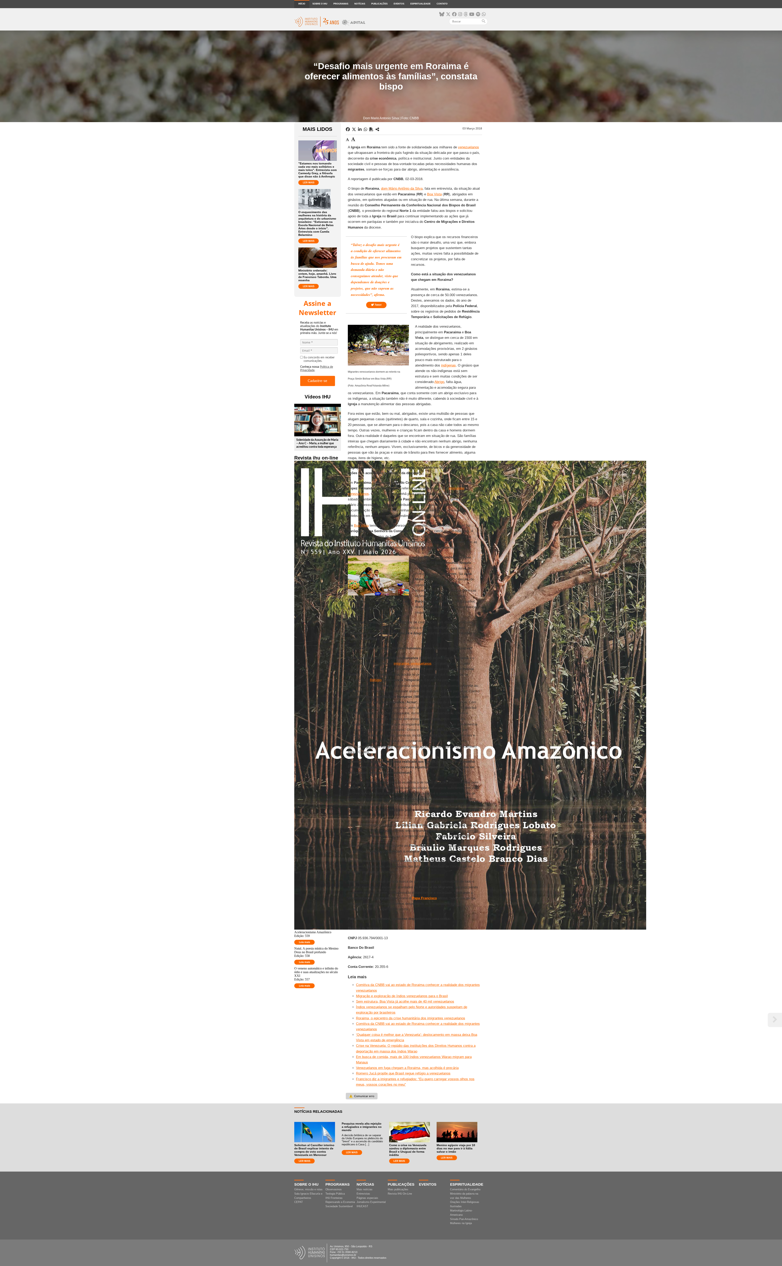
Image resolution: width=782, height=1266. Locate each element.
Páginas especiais (367, 1197)
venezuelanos (468, 147)
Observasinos (333, 1189)
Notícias (359, 3)
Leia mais (304, 942)
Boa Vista (434, 194)
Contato (442, 3)
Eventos (399, 3)
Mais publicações (398, 1189)
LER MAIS (308, 182)
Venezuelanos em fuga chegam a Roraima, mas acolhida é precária (407, 1068)
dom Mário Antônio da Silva (402, 188)
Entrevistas (363, 1193)
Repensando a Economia (340, 1202)
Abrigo (439, 382)
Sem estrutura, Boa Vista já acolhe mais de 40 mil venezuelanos (405, 1001)
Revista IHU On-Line (400, 1193)
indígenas (448, 365)
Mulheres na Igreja (461, 1223)
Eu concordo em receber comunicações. (319, 359)
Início (301, 3)
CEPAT (298, 1202)
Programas (340, 3)
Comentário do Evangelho (465, 1189)
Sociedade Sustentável (339, 1206)
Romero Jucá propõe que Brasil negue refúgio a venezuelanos (403, 1073)
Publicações (379, 3)
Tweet (377, 304)
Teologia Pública (335, 1193)
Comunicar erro (361, 1096)
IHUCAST (362, 1206)
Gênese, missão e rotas (308, 1189)
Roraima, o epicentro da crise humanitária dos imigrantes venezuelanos (410, 1018)
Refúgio (375, 680)
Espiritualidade (420, 3)
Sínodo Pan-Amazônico (464, 1219)
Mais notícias (364, 1189)
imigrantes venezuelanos (413, 663)
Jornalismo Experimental (371, 1202)
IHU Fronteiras (334, 1197)
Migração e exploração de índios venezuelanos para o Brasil (402, 996)
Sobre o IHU (319, 3)
